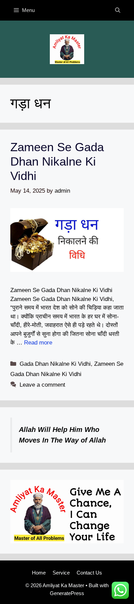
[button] (117, 10)
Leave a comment (42, 385)
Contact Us (89, 573)
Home (39, 573)
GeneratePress (67, 593)
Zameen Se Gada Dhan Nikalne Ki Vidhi (57, 161)
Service (61, 573)
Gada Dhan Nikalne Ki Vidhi (55, 364)
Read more (38, 342)
